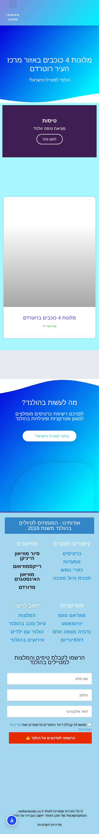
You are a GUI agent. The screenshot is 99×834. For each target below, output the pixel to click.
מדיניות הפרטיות (49, 825)
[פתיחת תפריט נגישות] (11, 820)
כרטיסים (13, 15)
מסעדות (72, 561)
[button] (39, 13)
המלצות (27, 615)
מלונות (13, 19)
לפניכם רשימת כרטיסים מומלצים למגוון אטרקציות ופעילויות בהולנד (49, 416)
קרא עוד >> (49, 326)
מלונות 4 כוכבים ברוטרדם (49, 317)
